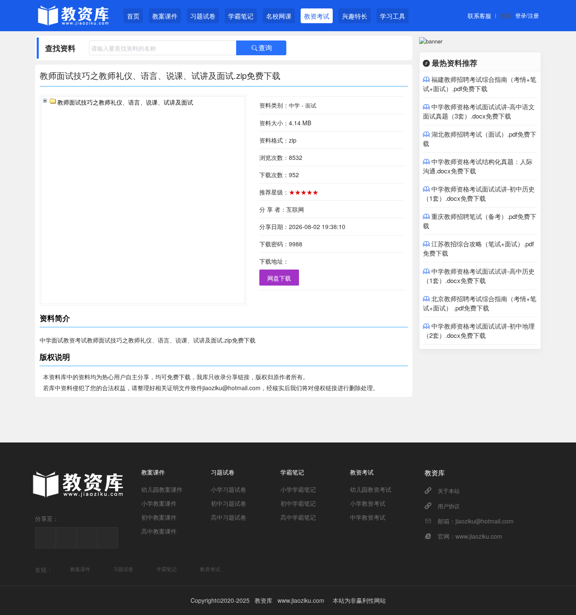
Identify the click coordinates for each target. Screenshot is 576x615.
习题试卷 (202, 15)
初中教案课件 (159, 517)
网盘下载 (279, 278)
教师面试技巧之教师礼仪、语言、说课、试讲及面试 (125, 103)
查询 (261, 47)
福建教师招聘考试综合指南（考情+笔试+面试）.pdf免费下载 (479, 84)
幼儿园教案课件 (162, 489)
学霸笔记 (240, 15)
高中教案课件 (159, 531)
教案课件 (165, 15)
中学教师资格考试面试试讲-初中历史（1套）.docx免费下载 (479, 193)
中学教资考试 (367, 517)
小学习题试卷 (228, 489)
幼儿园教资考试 (370, 489)
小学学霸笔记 (298, 489)
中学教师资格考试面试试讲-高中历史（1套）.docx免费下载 (479, 276)
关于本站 (449, 491)
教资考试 (316, 15)
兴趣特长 (354, 15)
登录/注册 (527, 15)
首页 (133, 15)
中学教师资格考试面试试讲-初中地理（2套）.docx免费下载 (479, 330)
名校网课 (278, 15)
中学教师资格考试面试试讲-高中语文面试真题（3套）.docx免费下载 (479, 111)
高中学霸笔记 (298, 517)
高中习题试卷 (228, 517)
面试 (310, 105)
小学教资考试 (367, 503)
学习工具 (392, 15)
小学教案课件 (159, 503)
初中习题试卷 (228, 503)
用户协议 (449, 506)
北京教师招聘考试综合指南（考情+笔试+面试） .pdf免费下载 (479, 303)
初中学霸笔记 (298, 503)
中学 (294, 105)
